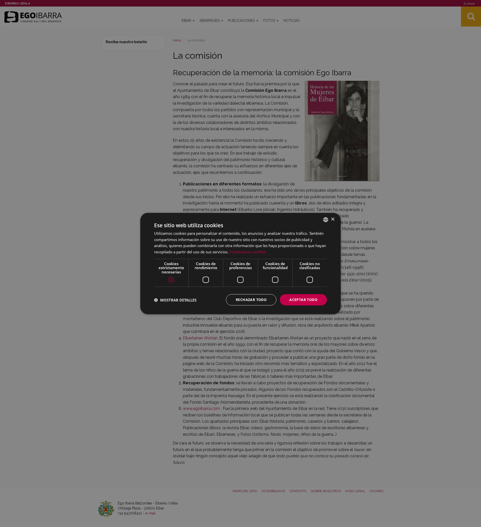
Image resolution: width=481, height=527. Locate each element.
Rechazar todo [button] (251, 299)
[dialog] (240, 263)
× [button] (332, 219)
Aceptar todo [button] (303, 299)
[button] (175, 300)
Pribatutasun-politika (247, 251)
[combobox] (325, 219)
